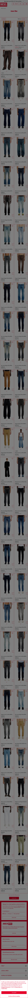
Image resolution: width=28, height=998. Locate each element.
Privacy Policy (18, 987)
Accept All (14, 992)
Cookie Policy (4, 988)
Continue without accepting (14, 996)
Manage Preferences (5, 987)
